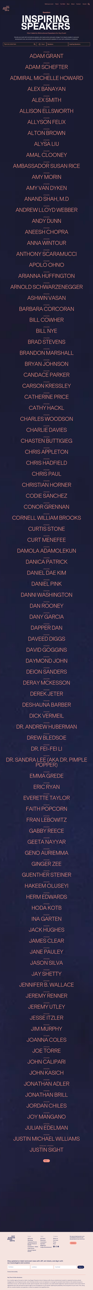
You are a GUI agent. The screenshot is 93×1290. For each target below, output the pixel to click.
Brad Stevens (46, 341)
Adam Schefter (46, 67)
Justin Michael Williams (46, 1138)
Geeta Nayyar (46, 841)
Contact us (73, 1242)
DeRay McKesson (46, 682)
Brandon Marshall (46, 352)
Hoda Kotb (46, 907)
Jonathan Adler (46, 1083)
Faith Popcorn (46, 808)
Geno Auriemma (46, 852)
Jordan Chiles (46, 1105)
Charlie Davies (46, 429)
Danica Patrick (46, 561)
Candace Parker (46, 374)
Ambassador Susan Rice (46, 165)
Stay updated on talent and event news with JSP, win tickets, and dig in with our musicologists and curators (35, 1262)
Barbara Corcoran (46, 308)
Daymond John (46, 660)
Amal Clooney (46, 154)
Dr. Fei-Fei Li (46, 748)
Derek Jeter (46, 693)
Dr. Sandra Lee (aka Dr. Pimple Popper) (46, 762)
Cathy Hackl (46, 407)
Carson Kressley (46, 385)
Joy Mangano (46, 1116)
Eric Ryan (46, 786)
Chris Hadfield (46, 462)
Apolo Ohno (46, 264)
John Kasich (46, 1072)
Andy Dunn (46, 220)
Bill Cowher (46, 319)
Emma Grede (46, 775)
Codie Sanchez (46, 495)
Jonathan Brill (46, 1094)
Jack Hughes (46, 929)
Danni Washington (46, 594)
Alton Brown (46, 133)
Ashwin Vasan (46, 297)
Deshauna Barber (46, 704)
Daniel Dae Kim (46, 572)
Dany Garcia (46, 616)
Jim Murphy (46, 1028)
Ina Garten (46, 918)
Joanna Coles (46, 1039)
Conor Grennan (46, 506)
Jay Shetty (46, 973)
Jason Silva (46, 962)
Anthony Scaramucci (46, 253)
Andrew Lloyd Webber (46, 209)
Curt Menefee (46, 539)
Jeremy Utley (46, 1006)
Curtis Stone (46, 528)
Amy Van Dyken (46, 188)
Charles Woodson (46, 418)
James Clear (46, 940)
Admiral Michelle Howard (46, 78)
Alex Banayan (46, 88)
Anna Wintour (46, 242)
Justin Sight (46, 1149)
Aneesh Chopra (46, 231)
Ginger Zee (46, 863)
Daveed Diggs (46, 638)
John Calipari (46, 1061)
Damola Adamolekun (46, 550)
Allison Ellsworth (46, 110)
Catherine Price (46, 396)
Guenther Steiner (46, 874)
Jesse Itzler (46, 1017)
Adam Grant (46, 56)
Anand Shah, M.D (46, 198)
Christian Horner (46, 484)
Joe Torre (46, 1050)
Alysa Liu (46, 143)
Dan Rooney (46, 605)
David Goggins (46, 649)
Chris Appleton (46, 451)
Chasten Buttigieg (46, 440)
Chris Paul (46, 473)
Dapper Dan (46, 627)
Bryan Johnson (46, 363)
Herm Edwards (46, 896)
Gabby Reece (46, 830)
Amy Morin (46, 176)
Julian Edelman (46, 1127)
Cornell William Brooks (46, 517)
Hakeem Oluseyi (46, 885)
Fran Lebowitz (46, 819)
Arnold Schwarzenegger (46, 286)
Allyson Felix (46, 122)
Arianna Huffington (46, 275)
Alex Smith (46, 99)
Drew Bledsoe (46, 737)
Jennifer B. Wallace (46, 984)
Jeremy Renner (46, 995)
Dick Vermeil (46, 715)
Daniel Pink (46, 583)
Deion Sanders (46, 671)
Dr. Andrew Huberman (46, 726)
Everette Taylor (46, 797)
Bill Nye (46, 330)
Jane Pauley (46, 951)
